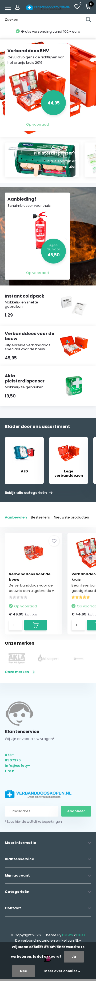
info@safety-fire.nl (17, 768)
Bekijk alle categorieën (26, 493)
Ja (74, 956)
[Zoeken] (88, 19)
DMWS (67, 935)
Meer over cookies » (62, 971)
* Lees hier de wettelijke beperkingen (33, 821)
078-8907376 (13, 757)
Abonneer (76, 811)
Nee (23, 971)
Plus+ (81, 935)
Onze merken (17, 671)
